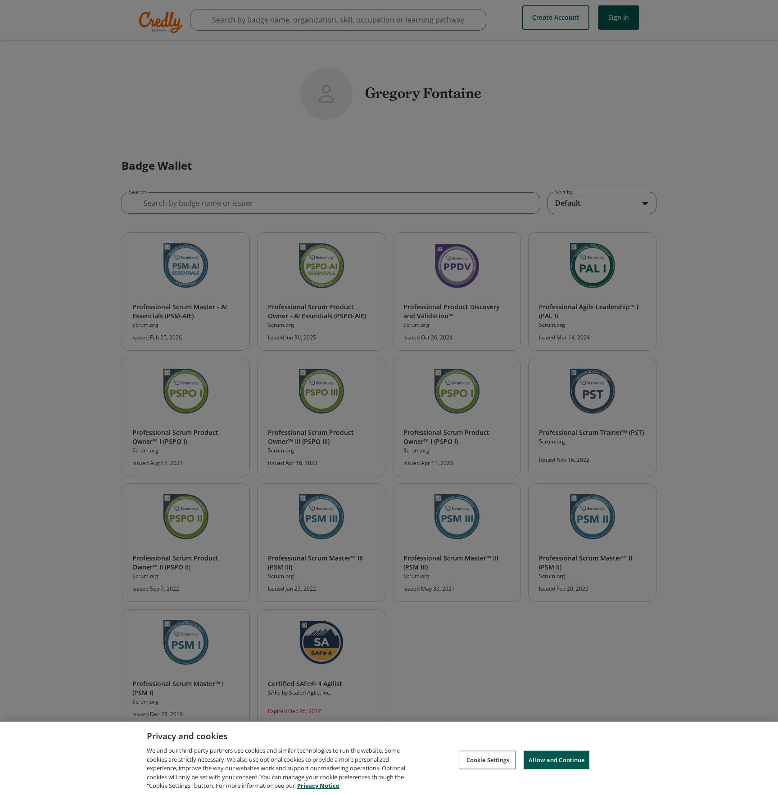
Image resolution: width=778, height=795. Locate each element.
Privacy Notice (318, 785)
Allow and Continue (556, 759)
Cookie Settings (488, 759)
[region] (389, 758)
